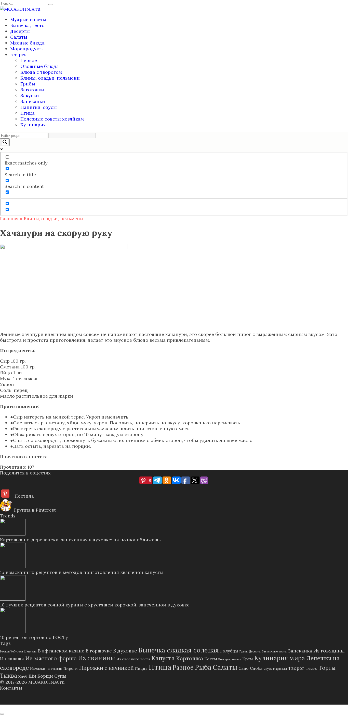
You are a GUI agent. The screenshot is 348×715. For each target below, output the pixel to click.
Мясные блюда (27, 43)
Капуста (163, 658)
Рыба (203, 667)
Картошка (189, 658)
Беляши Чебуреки (11, 651)
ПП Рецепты (54, 669)
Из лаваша (12, 659)
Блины (30, 651)
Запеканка (300, 651)
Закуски (29, 95)
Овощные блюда (39, 66)
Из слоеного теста (133, 659)
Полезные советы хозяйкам (52, 119)
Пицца (141, 668)
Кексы (210, 658)
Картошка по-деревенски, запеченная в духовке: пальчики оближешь (80, 540)
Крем (247, 658)
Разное (183, 668)
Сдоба (256, 668)
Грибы (27, 84)
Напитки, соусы (38, 107)
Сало (243, 668)
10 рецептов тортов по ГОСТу (34, 637)
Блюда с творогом (41, 72)
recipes (18, 54)
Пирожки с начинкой (106, 667)
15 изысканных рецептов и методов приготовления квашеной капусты (82, 572)
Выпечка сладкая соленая (178, 650)
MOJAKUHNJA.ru (46, 682)
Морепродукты (27, 49)
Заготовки (32, 90)
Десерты (20, 31)
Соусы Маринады (275, 669)
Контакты (11, 688)
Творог (296, 668)
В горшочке (99, 651)
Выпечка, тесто (27, 25)
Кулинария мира (279, 658)
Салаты (18, 37)
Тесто (311, 668)
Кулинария (33, 125)
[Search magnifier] (5, 142)
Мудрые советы (28, 19)
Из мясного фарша (51, 658)
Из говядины (329, 650)
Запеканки (32, 101)
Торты (327, 667)
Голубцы (229, 650)
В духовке (125, 650)
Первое (28, 60)
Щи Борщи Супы (47, 676)
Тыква (8, 675)
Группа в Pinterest (34, 510)
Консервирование (229, 659)
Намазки (37, 668)
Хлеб (22, 676)
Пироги (70, 668)
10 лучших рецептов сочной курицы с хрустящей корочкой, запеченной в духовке (95, 605)
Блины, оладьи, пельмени (50, 78)
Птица (27, 113)
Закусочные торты (274, 651)
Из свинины (96, 658)
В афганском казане (61, 651)
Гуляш (243, 651)
